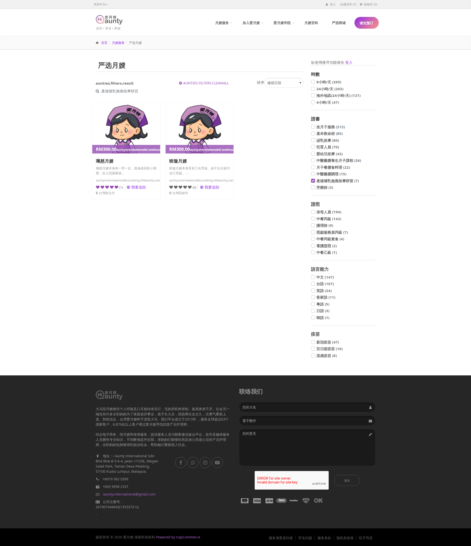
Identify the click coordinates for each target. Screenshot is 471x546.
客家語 (325, 297)
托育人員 (327, 146)
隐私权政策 (345, 538)
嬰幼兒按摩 (329, 153)
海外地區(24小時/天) (338, 95)
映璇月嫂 (178, 161)
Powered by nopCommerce (178, 537)
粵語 (322, 304)
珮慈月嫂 (105, 161)
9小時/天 (328, 81)
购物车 (370, 4)
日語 (322, 310)
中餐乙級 (326, 252)
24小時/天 (329, 88)
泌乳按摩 (327, 140)
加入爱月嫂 (251, 22)
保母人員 (328, 211)
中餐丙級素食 (330, 238)
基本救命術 (329, 133)
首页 (104, 42)
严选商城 (339, 22)
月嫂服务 (222, 22)
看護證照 (326, 245)
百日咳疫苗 (329, 348)
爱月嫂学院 (282, 22)
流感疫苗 (326, 355)
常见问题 (305, 538)
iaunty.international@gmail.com (129, 494)
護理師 (324, 225)
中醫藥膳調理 (331, 173)
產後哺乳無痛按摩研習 (337, 180)
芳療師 (324, 187)
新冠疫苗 (327, 342)
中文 (325, 277)
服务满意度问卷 (281, 538)
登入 (332, 4)
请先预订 (366, 23)
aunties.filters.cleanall (206, 83)
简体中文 (99, 4)
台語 (325, 283)
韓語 (322, 317)
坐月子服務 (330, 126)
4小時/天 (327, 102)
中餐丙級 (328, 218)
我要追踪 (138, 187)
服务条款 (324, 538)
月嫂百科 (311, 22)
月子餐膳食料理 (333, 167)
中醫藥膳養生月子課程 (338, 160)
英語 (324, 290)
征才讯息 (366, 537)
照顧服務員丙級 (332, 232)
